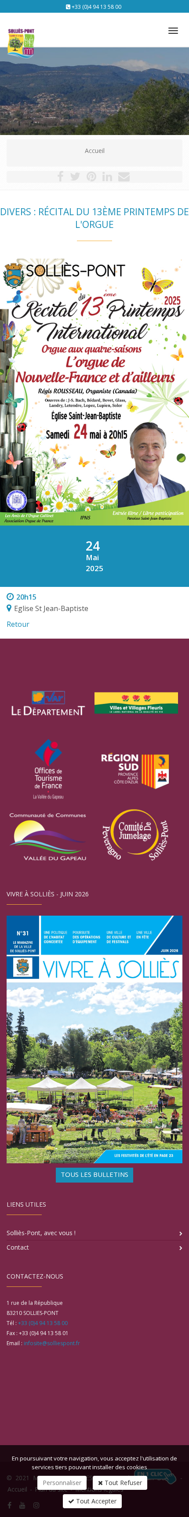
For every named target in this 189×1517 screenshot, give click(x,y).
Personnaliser (62, 1482)
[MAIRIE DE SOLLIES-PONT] (20, 27)
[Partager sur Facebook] (60, 178)
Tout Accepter (95, 1501)
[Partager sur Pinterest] (91, 178)
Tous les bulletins (94, 1174)
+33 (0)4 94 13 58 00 (96, 7)
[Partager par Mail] (124, 178)
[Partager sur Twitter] (75, 178)
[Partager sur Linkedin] (107, 178)
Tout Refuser (122, 1482)
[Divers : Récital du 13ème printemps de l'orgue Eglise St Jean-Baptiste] (94, 392)
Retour (18, 624)
